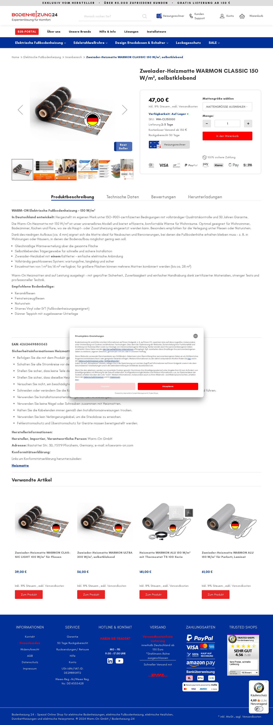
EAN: (15, 344)
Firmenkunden (30, 643)
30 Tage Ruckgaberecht (72, 643)
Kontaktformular (115, 644)
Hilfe (73, 656)
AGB (30, 656)
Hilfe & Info (107, 31)
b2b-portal (27, 31)
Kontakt (30, 636)
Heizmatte (20, 465)
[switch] (259, 708)
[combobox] (115, 16)
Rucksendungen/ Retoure (72, 649)
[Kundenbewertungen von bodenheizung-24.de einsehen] (243, 655)
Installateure (156, 31)
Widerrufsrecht (29, 649)
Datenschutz (30, 662)
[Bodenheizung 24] (40, 16)
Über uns (53, 31)
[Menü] (266, 682)
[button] (20, 109)
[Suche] (144, 16)
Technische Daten (122, 196)
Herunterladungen (205, 196)
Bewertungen (163, 196)
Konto (230, 16)
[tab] (72, 197)
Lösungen (131, 31)
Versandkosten (188, 106)
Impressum (30, 668)
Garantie (72, 636)
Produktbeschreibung (72, 196)
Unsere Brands (80, 31)
